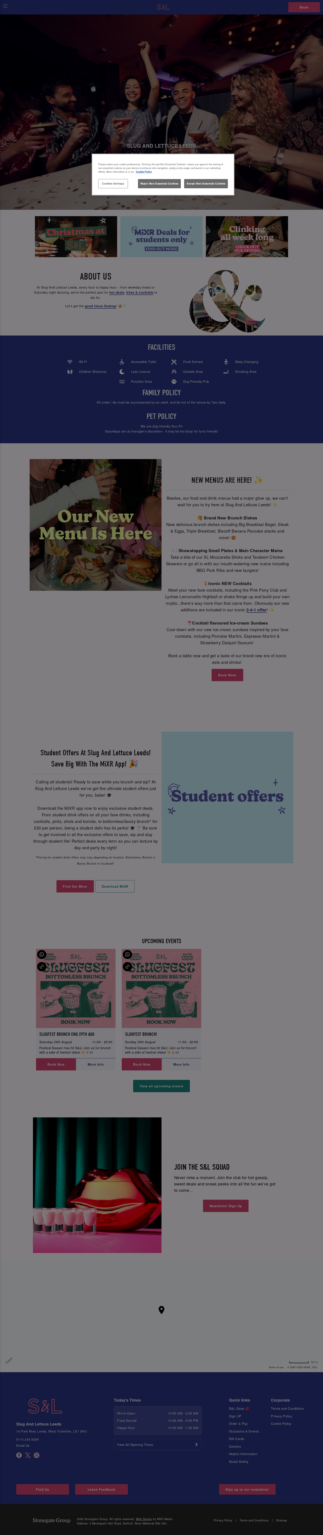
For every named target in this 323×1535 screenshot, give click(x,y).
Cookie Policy (144, 171)
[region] (163, 175)
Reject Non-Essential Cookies (159, 183)
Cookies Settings (113, 183)
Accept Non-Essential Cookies (206, 183)
